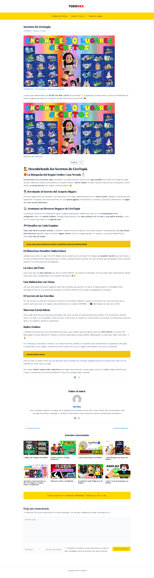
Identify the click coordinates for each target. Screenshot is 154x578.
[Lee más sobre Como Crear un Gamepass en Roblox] (117, 471)
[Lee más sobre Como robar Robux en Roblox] (90, 448)
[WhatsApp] (79, 377)
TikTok (89, 495)
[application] (85, 16)
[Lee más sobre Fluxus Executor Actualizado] (63, 471)
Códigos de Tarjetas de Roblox (36, 457)
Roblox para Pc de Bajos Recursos (60, 458)
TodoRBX (27, 31)
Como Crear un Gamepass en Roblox (116, 482)
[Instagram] (79, 418)
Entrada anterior (32, 428)
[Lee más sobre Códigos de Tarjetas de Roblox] (36, 448)
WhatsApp (79, 495)
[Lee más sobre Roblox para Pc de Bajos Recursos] (63, 448)
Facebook (70, 495)
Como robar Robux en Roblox (90, 457)
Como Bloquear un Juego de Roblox (116, 458)
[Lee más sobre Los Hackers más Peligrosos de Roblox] (90, 471)
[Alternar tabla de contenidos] (80, 162)
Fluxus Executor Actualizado (62, 481)
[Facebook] (75, 377)
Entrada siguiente (121, 428)
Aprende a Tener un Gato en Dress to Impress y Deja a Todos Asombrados (35, 483)
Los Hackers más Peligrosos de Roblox (90, 482)
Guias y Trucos (39, 31)
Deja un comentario (56, 89)
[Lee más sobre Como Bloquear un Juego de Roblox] (117, 448)
